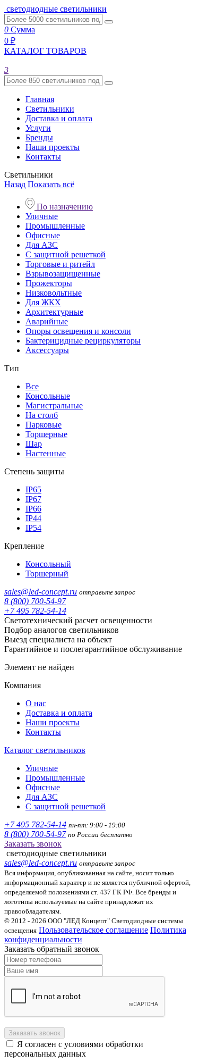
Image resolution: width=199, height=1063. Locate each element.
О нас (35, 703)
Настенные (45, 453)
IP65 (33, 489)
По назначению (63, 206)
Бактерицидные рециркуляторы (83, 340)
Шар (33, 443)
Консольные (47, 395)
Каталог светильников (44, 750)
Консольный (48, 563)
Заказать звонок (33, 843)
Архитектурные (54, 311)
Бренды (39, 137)
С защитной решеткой (65, 254)
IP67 (33, 499)
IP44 (33, 518)
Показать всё (51, 184)
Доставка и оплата (58, 118)
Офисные (42, 235)
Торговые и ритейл (60, 264)
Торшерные (46, 434)
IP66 (33, 508)
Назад (14, 184)
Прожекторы (48, 283)
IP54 (33, 527)
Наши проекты (52, 147)
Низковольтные (53, 292)
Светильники (49, 108)
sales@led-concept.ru (40, 591)
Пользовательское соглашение (93, 929)
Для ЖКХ (43, 302)
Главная (39, 99)
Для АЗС (41, 244)
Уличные (41, 216)
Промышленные (55, 225)
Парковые (43, 424)
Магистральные (54, 405)
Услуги (38, 127)
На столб (41, 415)
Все (32, 386)
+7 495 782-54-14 (35, 610)
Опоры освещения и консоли (78, 331)
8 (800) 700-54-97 (35, 601)
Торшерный (46, 573)
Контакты (43, 156)
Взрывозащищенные (62, 273)
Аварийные (46, 321)
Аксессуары (47, 350)
